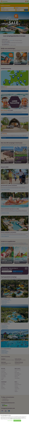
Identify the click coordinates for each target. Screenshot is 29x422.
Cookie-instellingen (10, 420)
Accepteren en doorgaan (17, 420)
